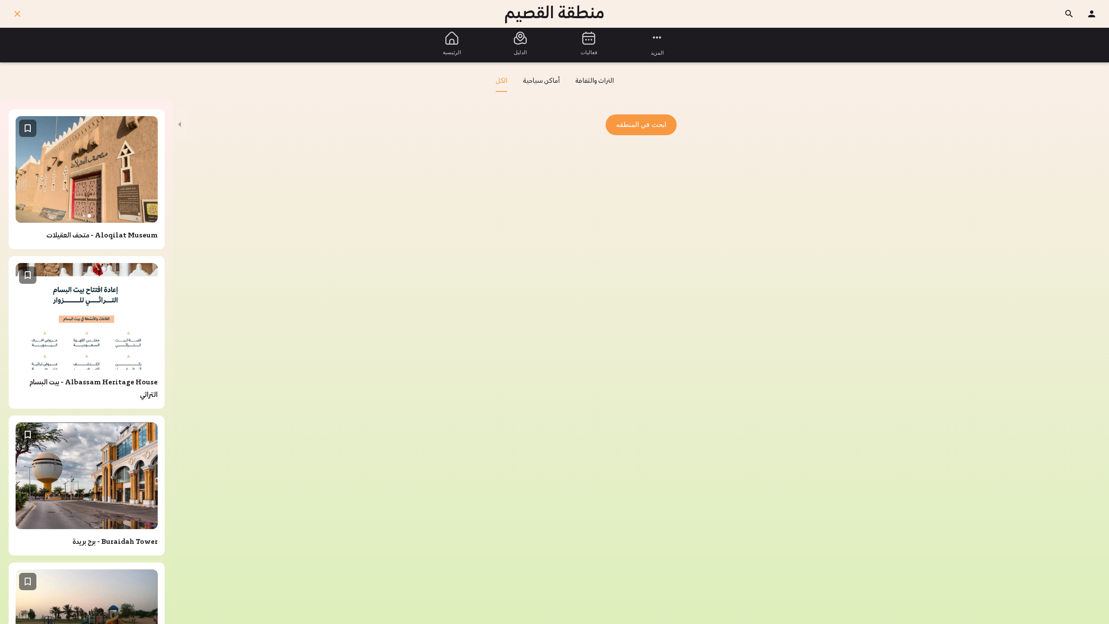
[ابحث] (1069, 13)
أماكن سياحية (541, 81)
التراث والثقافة (594, 81)
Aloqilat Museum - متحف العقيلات (102, 235)
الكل (501, 81)
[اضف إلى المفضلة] (27, 128)
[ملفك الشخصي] (1091, 13)
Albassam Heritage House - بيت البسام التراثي (93, 389)
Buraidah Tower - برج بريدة (115, 542)
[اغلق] (17, 14)
